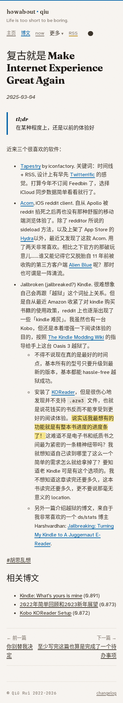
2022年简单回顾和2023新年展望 (59, 604)
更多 (55, 33)
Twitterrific (82, 174)
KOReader (63, 392)
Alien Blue (80, 264)
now (39, 33)
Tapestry (30, 166)
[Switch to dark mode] (90, 33)
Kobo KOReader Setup (46, 612)
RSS (73, 33)
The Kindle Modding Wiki (76, 337)
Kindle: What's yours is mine (51, 595)
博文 (25, 33)
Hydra (26, 238)
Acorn (26, 203)
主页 (11, 33)
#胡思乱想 (19, 560)
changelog (106, 693)
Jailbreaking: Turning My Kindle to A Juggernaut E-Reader (74, 534)
